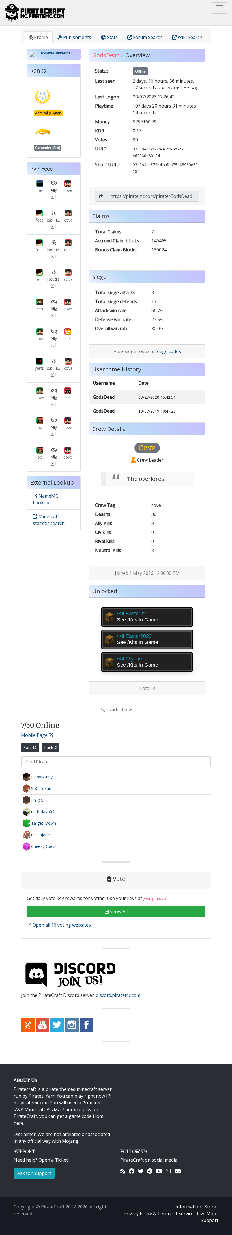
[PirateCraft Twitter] (57, 1024)
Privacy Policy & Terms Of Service (159, 1213)
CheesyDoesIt (44, 846)
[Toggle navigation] (219, 8)
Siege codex (168, 351)
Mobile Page (35, 735)
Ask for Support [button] (34, 1173)
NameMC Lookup (45, 499)
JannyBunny (42, 776)
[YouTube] (159, 1171)
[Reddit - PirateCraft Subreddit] (28, 1024)
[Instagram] (168, 1171)
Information (188, 1207)
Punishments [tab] (76, 37)
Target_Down (43, 823)
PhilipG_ (38, 800)
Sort (27, 747)
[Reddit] (149, 1171)
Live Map (206, 1213)
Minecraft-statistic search (49, 519)
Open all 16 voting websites (61, 925)
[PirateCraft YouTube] (42, 1024)
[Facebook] (131, 1171)
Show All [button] (118, 911)
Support (209, 1220)
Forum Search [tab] (147, 37)
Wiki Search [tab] (189, 37)
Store (210, 1207)
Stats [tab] (112, 37)
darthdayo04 (42, 811)
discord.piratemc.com (118, 995)
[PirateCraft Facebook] (86, 1024)
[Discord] (177, 1171)
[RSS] (122, 1171)
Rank (49, 747)
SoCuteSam (42, 788)
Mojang (70, 1141)
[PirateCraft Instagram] (72, 1024)
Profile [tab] (40, 37)
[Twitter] (140, 1171)
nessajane (40, 834)
